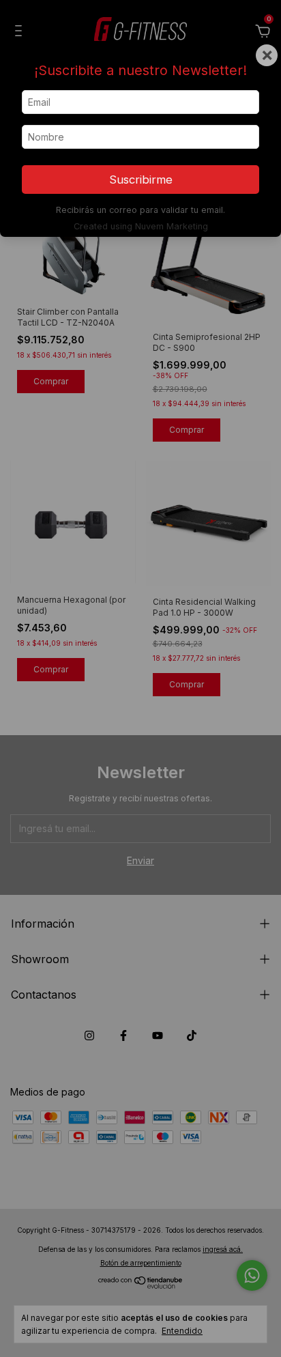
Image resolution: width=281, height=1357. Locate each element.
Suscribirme (141, 179)
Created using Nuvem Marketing (141, 226)
